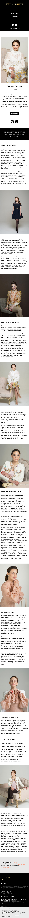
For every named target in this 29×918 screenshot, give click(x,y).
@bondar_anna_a (5, 867)
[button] (14, 113)
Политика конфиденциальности (7, 896)
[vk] (13, 25)
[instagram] (12, 121)
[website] (16, 121)
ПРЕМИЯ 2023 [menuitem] (14, 13)
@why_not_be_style (21, 864)
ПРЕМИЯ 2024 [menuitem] (14, 11)
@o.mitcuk (14, 862)
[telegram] (16, 25)
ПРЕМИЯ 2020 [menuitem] (14, 19)
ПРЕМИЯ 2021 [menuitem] (14, 16)
